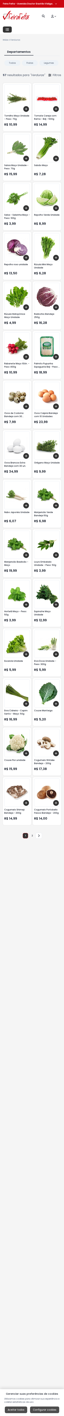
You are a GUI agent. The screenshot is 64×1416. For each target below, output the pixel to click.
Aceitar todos (16, 1410)
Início (6, 39)
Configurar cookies (44, 1410)
